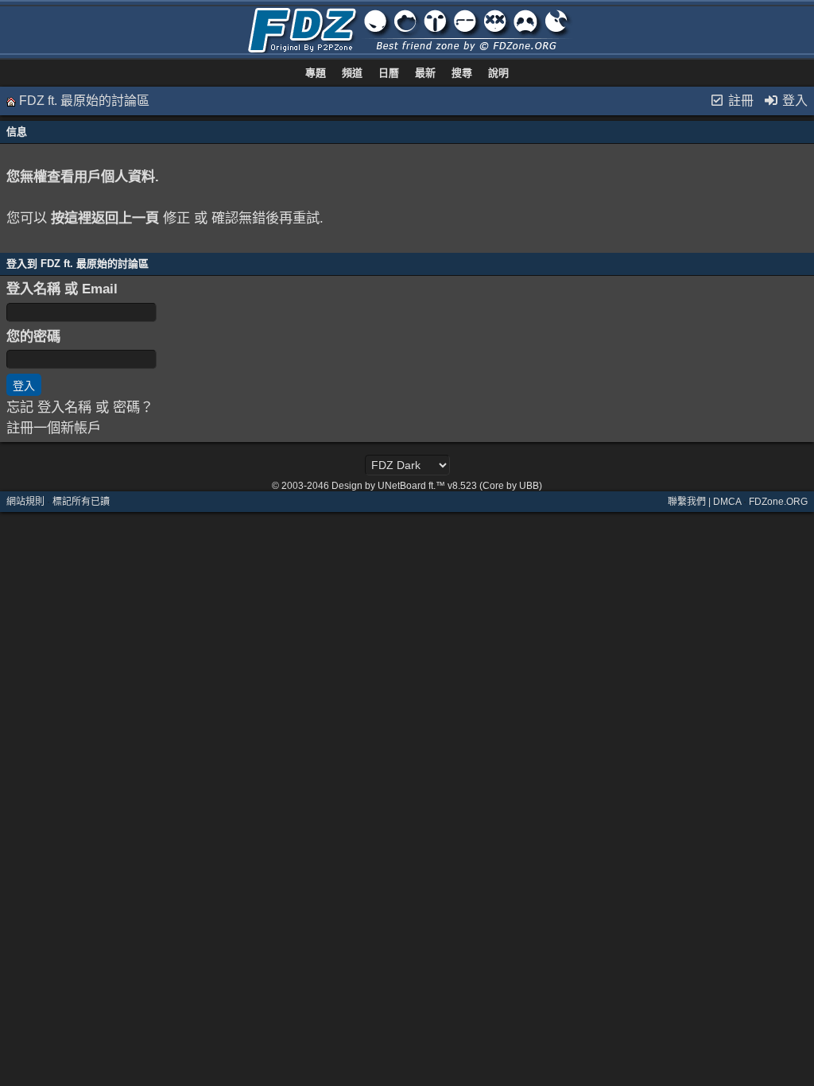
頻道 (352, 73)
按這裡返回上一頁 (105, 218)
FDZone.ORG (778, 501)
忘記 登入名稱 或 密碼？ (79, 407)
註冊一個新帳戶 (53, 428)
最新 (425, 73)
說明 (498, 73)
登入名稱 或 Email (62, 289)
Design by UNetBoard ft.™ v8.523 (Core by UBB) (436, 485)
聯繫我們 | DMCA (704, 501)
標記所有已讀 (81, 501)
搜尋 (462, 73)
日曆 (388, 73)
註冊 (739, 100)
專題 (315, 73)
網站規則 (25, 501)
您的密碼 (33, 336)
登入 (793, 100)
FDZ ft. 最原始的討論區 (84, 100)
